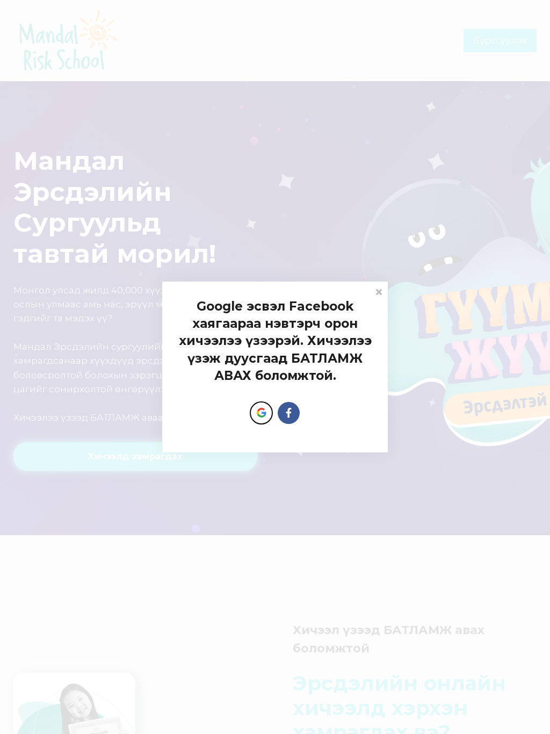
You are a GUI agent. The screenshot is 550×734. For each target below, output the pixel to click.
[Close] (378, 291)
